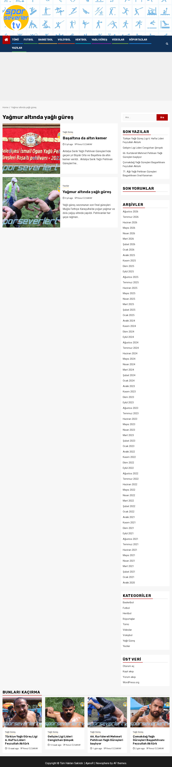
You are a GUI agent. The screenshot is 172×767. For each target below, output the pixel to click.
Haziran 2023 (130, 418)
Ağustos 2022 (130, 473)
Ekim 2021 (128, 528)
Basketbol (45, 39)
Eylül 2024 (128, 337)
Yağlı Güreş (99, 39)
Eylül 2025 (128, 271)
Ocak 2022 (128, 511)
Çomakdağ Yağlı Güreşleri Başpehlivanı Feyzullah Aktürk (148, 740)
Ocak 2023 (128, 446)
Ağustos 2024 (130, 342)
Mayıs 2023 (129, 424)
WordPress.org (131, 682)
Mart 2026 (128, 238)
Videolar (118, 39)
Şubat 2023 (129, 440)
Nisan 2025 (129, 298)
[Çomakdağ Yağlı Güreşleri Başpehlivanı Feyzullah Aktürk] (150, 712)
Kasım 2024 (129, 326)
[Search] (167, 44)
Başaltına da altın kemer (85, 138)
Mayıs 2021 (129, 555)
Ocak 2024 (128, 380)
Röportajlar (138, 39)
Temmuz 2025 (131, 282)
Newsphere (102, 763)
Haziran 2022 (130, 484)
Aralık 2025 (129, 255)
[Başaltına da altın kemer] (31, 148)
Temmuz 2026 (131, 216)
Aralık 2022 (129, 451)
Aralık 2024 (129, 320)
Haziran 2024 (130, 353)
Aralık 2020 (129, 582)
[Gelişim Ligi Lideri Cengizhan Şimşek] (64, 712)
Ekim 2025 (128, 266)
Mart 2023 (128, 435)
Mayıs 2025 (129, 293)
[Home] (6, 40)
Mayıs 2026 (129, 227)
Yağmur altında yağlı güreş (87, 192)
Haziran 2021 (130, 549)
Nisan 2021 (129, 560)
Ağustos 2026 (130, 211)
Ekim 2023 (128, 397)
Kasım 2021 (129, 522)
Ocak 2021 (128, 577)
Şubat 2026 (129, 244)
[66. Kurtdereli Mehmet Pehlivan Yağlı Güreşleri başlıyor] (107, 712)
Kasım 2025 (129, 260)
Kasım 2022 (129, 457)
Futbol (28, 39)
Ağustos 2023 (130, 408)
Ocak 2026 (128, 249)
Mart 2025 (128, 304)
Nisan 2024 (129, 364)
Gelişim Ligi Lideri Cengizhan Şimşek (143, 147)
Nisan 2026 (129, 233)
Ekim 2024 (128, 331)
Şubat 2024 (129, 375)
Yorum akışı (129, 677)
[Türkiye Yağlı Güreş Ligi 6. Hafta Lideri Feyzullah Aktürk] (22, 712)
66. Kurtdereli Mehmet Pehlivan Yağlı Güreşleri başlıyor (106, 740)
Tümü (15, 39)
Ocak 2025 (128, 315)
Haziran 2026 (130, 222)
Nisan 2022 (129, 495)
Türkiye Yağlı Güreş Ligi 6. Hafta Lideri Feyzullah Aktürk (21, 740)
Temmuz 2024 (131, 347)
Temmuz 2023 (131, 413)
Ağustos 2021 (130, 538)
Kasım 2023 (129, 391)
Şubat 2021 (129, 571)
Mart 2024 (128, 369)
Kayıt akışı (128, 671)
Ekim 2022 (128, 462)
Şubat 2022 (129, 506)
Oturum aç (128, 666)
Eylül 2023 (128, 402)
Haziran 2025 (130, 287)
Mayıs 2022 (129, 489)
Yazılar (17, 48)
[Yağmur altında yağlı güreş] (31, 202)
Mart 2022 (128, 500)
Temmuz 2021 (131, 544)
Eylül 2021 (128, 533)
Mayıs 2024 (129, 358)
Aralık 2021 (129, 517)
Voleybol (64, 39)
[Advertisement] (86, 77)
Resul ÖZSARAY (84, 144)
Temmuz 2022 (131, 478)
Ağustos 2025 (130, 277)
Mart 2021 (128, 566)
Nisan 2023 (129, 429)
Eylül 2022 (128, 467)
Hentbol (81, 39)
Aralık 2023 (129, 386)
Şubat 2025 (129, 309)
